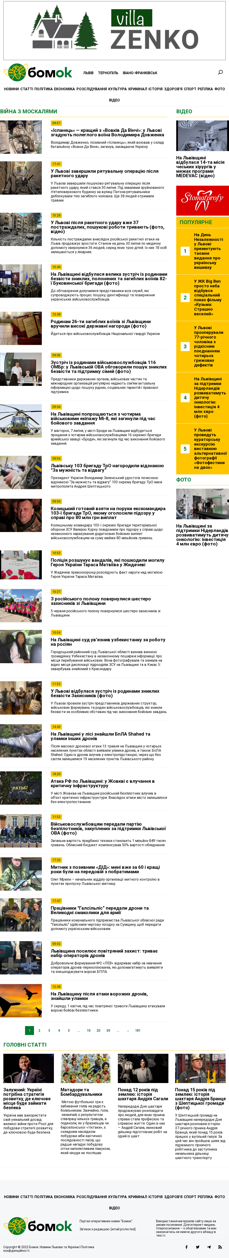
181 (137, 1030)
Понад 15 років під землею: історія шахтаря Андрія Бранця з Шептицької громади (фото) (200, 1098)
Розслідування (91, 89)
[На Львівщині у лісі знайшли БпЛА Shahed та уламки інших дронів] (21, 741)
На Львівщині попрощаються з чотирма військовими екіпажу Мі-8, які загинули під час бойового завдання (103, 418)
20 (98, 1030)
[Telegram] (209, 1247)
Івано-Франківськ (140, 73)
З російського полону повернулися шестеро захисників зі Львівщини (101, 601)
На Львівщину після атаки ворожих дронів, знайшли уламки (99, 996)
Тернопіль (108, 73)
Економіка (64, 89)
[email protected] (123, 1229)
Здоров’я (173, 89)
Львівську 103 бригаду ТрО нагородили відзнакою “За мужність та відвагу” (107, 468)
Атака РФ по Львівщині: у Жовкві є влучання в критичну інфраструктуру (103, 783)
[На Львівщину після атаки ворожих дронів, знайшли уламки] (21, 1001)
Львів (88, 73)
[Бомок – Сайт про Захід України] (37, 72)
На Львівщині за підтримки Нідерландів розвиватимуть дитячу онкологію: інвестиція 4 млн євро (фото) (202, 535)
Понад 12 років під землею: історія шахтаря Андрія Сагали (143, 1094)
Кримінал (137, 89)
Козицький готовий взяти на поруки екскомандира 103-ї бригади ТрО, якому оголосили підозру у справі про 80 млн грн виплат (108, 513)
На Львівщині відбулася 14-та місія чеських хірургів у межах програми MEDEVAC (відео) (200, 166)
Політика (43, 89)
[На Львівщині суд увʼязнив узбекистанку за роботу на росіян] (21, 647)
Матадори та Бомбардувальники (81, 1092)
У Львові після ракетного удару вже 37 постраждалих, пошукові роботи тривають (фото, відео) (107, 227)
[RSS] (220, 1247)
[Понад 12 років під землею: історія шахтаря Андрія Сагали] (143, 1068)
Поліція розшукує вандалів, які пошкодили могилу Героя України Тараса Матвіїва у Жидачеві (108, 562)
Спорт (190, 89)
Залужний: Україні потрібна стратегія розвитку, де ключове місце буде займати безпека (27, 1098)
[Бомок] (38, 1226)
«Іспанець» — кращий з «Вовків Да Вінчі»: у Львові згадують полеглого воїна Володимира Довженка (107, 132)
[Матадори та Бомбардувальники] (86, 1068)
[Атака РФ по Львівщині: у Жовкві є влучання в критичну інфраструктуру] (21, 788)
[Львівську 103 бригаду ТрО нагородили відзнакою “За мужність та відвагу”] (21, 473)
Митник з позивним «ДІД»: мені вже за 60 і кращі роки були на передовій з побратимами (105, 869)
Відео (114, 100)
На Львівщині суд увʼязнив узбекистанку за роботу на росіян (108, 642)
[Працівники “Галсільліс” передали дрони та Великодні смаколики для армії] (21, 915)
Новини (11, 89)
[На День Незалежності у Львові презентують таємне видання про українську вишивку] (202, 251)
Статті (26, 89)
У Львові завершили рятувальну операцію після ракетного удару (105, 173)
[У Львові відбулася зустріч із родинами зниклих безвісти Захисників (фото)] (21, 698)
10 (88, 1030)
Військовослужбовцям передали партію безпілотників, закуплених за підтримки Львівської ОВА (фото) (108, 828)
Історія (155, 89)
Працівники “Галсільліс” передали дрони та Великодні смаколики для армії (100, 910)
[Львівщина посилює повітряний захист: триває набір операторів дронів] (21, 958)
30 (108, 1030)
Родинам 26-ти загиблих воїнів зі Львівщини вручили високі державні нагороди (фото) (101, 324)
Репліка (205, 89)
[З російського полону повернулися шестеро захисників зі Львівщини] (21, 606)
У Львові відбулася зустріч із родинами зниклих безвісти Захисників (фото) (105, 693)
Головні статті (25, 1045)
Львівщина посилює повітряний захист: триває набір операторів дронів (104, 953)
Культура (117, 89)
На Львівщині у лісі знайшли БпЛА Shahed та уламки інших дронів (100, 736)
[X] (197, 1247)
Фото (219, 89)
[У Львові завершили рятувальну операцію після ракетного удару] (21, 178)
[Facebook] (186, 1247)
